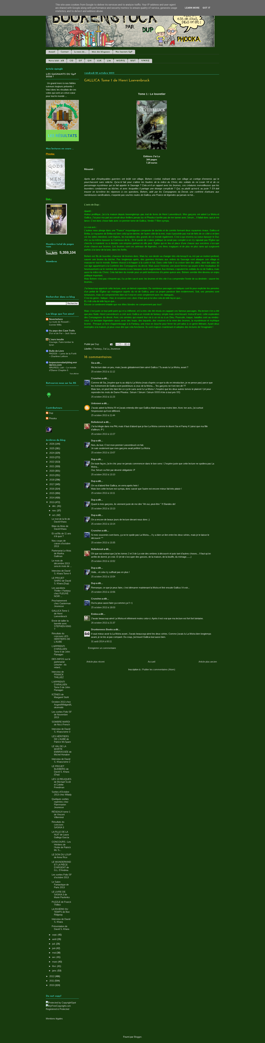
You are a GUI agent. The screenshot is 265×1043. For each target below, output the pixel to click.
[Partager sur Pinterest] (128, 344)
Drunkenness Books (102, 629)
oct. (54, 515)
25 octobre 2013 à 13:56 (103, 592)
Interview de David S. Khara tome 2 (61, 760)
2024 (52, 453)
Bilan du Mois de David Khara (60, 527)
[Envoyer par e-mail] (117, 344)
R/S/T (133, 61)
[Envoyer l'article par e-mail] (111, 344)
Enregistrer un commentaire (102, 648)
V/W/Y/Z (145, 61)
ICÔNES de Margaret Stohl (60, 696)
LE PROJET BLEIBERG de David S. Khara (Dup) (60, 770)
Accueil (52, 52)
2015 (52, 493)
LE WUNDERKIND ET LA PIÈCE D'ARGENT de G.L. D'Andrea (61, 866)
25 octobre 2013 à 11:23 (103, 396)
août (54, 939)
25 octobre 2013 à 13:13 (103, 508)
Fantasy (98, 348)
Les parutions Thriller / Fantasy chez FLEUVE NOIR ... (61, 592)
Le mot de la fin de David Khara (61, 520)
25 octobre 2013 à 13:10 (103, 474)
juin (54, 948)
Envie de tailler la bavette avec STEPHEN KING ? (61, 624)
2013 (52, 502)
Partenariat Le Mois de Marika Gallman (61, 553)
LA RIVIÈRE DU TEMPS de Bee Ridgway (61, 912)
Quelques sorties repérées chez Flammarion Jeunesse (60, 803)
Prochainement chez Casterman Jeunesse (61, 603)
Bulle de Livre (56, 351)
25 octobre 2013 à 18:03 (103, 607)
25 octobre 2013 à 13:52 (103, 561)
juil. (54, 943)
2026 (52, 443)
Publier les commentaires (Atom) (158, 669)
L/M (109, 61)
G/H (89, 61)
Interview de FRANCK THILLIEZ (58, 674)
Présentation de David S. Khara (60, 927)
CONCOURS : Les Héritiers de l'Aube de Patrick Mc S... (61, 845)
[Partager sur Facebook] (125, 344)
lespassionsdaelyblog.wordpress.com (63, 363)
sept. (55, 934)
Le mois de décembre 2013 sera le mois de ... (62, 563)
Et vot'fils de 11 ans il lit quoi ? (61, 535)
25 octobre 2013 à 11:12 (103, 371)
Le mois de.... (80, 52)
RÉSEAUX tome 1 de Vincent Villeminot (61, 814)
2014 (52, 497)
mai (54, 952)
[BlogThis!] (119, 344)
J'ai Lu (106, 348)
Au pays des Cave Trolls (62, 330)
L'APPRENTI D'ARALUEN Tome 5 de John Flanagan (61, 685)
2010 (52, 985)
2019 (52, 475)
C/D (71, 61)
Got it (206, 7)
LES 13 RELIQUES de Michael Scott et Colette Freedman (61, 783)
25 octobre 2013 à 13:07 (103, 452)
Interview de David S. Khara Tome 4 (61, 572)
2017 (52, 484)
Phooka (53, 418)
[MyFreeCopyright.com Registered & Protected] (62, 1009)
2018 (52, 479)
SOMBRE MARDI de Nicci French (61, 723)
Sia (92, 363)
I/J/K (99, 61)
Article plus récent (95, 661)
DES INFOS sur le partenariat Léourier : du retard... (61, 663)
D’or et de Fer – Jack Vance (62, 333)
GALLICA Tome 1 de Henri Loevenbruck (60, 613)
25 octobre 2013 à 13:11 (103, 493)
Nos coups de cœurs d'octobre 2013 (61, 543)
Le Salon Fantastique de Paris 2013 (60, 884)
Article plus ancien (208, 661)
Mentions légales (54, 1018)
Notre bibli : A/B (56, 61)
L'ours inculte (56, 339)
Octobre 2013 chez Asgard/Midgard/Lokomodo (62, 704)
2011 (52, 980)
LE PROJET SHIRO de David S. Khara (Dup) (61, 581)
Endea (94, 614)
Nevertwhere (56, 319)
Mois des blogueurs (101, 52)
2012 (52, 976)
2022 (52, 461)
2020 (52, 470)
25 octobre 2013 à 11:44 (103, 415)
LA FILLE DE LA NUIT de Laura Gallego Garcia (60, 835)
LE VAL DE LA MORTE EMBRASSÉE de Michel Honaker (61, 750)
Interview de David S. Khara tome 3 (61, 730)
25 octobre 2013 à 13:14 (103, 523)
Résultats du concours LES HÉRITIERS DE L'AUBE (61, 637)
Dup (93, 440)
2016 (52, 488)
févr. (54, 966)
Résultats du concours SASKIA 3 (58, 825)
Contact (65, 52)
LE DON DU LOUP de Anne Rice (61, 856)
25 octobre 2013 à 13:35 (103, 542)
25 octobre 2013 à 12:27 (103, 434)
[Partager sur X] (122, 344)
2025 (52, 448)
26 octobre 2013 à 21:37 (103, 622)
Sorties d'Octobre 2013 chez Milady (62, 793)
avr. (54, 957)
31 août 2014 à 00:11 (101, 641)
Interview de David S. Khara (61, 920)
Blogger (137, 1036)
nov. (54, 510)
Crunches (96, 378)
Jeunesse (115, 348)
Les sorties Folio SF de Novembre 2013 (62, 714)
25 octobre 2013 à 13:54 (103, 576)
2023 (52, 457)
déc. (54, 506)
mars (55, 961)
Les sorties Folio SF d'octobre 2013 (62, 876)
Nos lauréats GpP (124, 52)
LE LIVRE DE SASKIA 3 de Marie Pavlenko (61, 894)
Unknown (96, 403)
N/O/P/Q (120, 61)
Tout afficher (74, 374)
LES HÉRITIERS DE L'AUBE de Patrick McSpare (61, 739)
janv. (54, 970)
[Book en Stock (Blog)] (49, 398)
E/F (80, 61)
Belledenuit (97, 422)
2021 (52, 466)
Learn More (192, 7)
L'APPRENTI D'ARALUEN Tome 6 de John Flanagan (61, 650)
